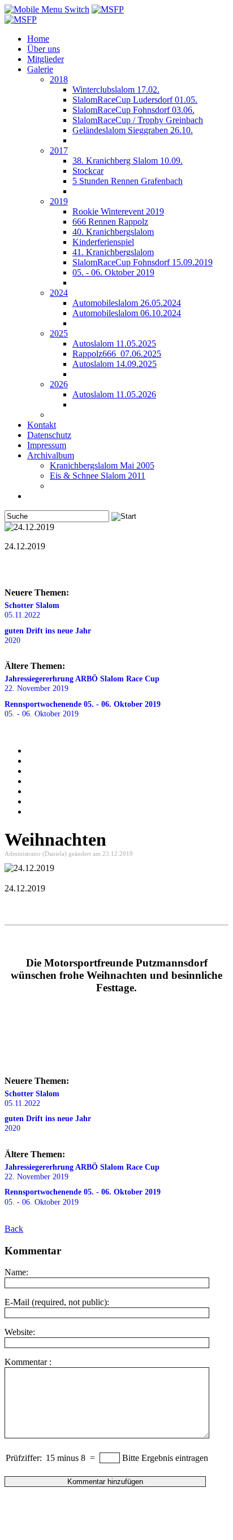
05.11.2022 (32, 610)
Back (14, 1228)
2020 (48, 635)
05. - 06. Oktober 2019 (83, 708)
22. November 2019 (82, 683)
